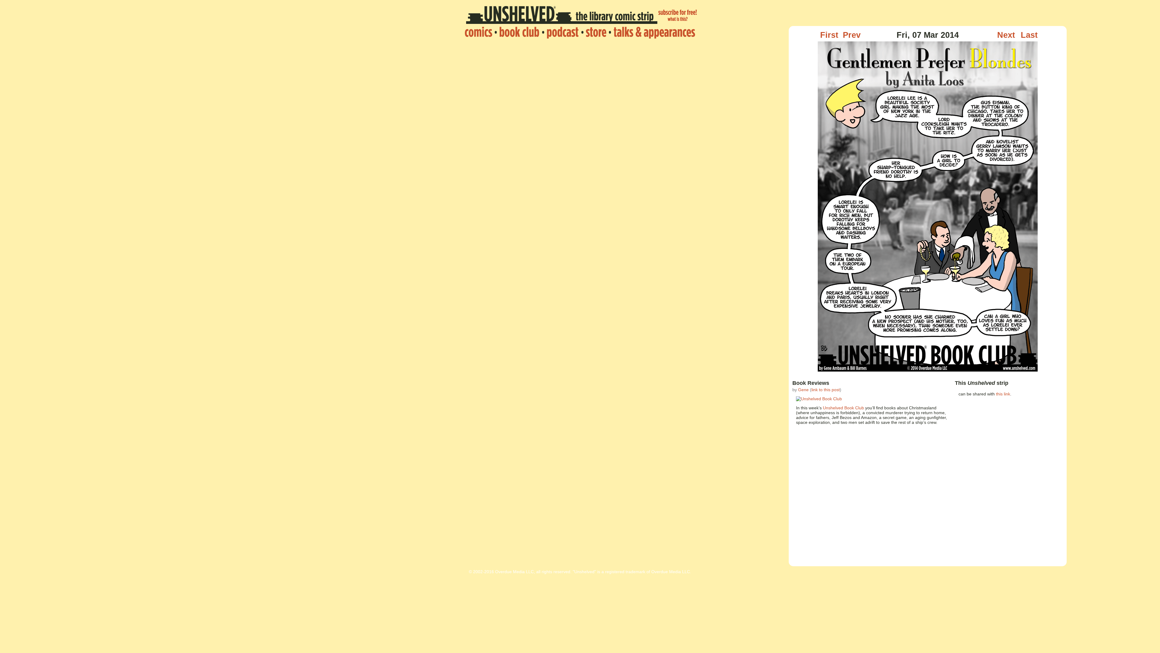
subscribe (677, 16)
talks (652, 32)
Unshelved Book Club (843, 407)
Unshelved (561, 16)
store (596, 32)
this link (1003, 393)
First (829, 35)
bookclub (519, 32)
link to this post (825, 389)
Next (1006, 35)
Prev (852, 35)
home (480, 32)
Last (1029, 35)
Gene (803, 389)
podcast (562, 32)
